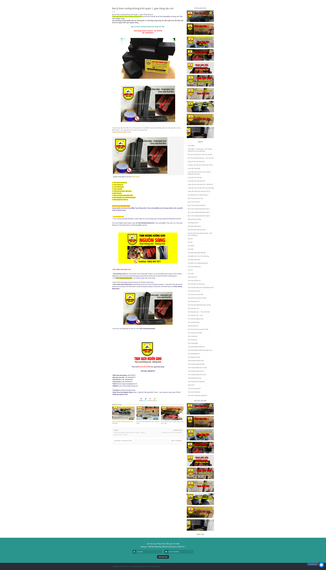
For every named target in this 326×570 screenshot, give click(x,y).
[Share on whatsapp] (155, 399)
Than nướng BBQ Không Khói (196, 346)
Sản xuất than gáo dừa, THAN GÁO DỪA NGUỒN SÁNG (199, 52)
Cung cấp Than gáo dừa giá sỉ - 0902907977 (200, 184)
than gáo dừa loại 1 (194, 308)
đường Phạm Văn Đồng (194, 219)
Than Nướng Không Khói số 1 (196, 371)
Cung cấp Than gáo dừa (195, 177)
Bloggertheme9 (143, 566)
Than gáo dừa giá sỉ (193, 301)
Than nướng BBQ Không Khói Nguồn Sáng (200, 350)
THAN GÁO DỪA (192, 277)
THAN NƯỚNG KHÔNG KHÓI (121, 132)
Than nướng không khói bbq (196, 364)
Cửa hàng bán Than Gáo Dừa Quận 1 (172, 432)
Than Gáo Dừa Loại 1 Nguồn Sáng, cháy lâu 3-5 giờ (172, 422)
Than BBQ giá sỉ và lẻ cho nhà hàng (198, 256)
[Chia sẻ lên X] (146, 399)
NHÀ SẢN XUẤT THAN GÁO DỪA (197, 229)
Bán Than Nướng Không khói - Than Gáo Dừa (201, 158)
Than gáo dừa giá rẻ (194, 291)
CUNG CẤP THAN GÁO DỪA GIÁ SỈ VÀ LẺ (199, 191)
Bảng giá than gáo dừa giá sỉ (196, 161)
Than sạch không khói (194, 388)
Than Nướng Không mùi (194, 378)
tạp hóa (190, 242)
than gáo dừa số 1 (193, 326)
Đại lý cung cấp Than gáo (195, 198)
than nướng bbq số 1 (194, 353)
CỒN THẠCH (135, 177)
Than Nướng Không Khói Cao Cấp (197, 367)
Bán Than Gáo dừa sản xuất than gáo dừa (200, 154)
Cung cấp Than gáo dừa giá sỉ (196, 181)
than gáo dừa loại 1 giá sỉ (195, 315)
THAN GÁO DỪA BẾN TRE (197, 90)
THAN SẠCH (191, 385)
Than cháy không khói (194, 266)
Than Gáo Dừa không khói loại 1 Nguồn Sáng (147, 422)
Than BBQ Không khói (194, 259)
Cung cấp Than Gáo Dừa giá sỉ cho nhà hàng (201, 188)
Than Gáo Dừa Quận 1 (194, 322)
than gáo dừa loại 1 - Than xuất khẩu (199, 312)
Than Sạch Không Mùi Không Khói (197, 395)
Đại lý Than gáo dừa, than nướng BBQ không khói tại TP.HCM (200, 130)
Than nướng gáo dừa (194, 357)
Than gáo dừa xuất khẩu (195, 333)
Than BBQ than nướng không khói (198, 263)
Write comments (176, 440)
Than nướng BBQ (193, 343)
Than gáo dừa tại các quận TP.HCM (198, 329)
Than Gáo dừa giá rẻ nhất (195, 294)
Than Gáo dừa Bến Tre (194, 280)
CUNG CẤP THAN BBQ (194, 168)
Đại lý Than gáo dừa (194, 202)
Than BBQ (190, 249)
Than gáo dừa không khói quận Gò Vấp (199, 305)
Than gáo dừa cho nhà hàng (196, 284)
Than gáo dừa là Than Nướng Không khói (127, 16)
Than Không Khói (193, 336)
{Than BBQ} (191, 145)
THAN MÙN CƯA (118, 216)
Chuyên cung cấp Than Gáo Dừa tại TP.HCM (200, 165)
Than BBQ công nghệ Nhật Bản (197, 252)
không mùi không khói (194, 226)
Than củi (190, 270)
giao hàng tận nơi (193, 223)
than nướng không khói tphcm (197, 374)
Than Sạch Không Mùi (194, 392)
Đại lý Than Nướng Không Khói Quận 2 (199, 212)
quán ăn (190, 239)
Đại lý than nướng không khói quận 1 (199, 209)
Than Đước (191, 273)
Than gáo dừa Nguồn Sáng (195, 319)
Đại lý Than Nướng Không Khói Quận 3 (199, 216)
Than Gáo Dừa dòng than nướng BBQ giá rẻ (200, 287)
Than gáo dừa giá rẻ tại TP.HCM (197, 298)
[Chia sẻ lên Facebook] (141, 399)
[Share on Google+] (150, 399)
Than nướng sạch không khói (196, 381)
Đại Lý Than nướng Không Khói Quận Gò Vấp (147, 27)
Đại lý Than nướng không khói (197, 205)
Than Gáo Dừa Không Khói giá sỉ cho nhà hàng (122, 422)
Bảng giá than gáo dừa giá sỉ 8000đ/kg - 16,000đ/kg (198, 14)
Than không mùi (192, 340)
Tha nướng (191, 245)
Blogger (158, 566)
